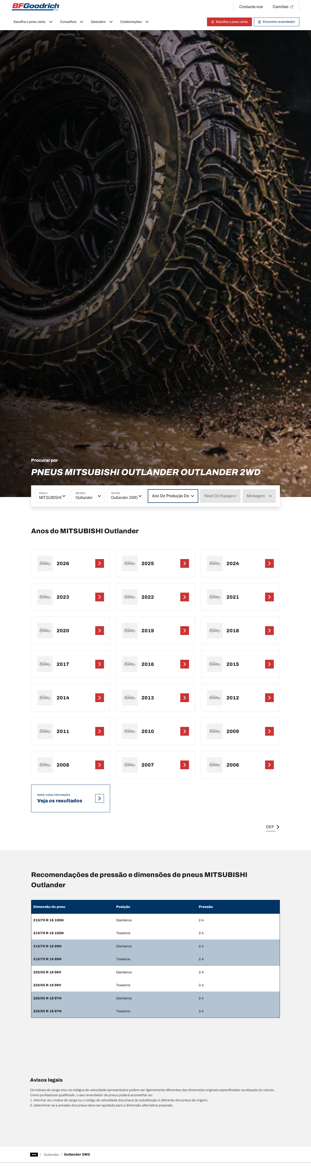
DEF (270, 827)
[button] (63, 496)
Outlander (51, 1155)
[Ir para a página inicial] (36, 6)
